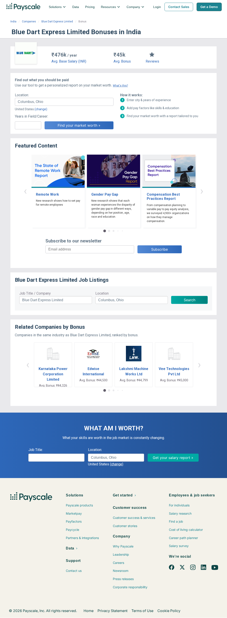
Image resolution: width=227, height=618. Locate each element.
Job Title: (35, 450)
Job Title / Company (35, 293)
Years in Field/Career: (31, 116)
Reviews (152, 61)
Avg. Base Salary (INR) (68, 61)
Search (189, 300)
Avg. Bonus (122, 61)
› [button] (201, 191)
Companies (29, 21)
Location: (22, 95)
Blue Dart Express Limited (57, 21)
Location (102, 293)
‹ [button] (25, 191)
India (13, 21)
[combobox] (64, 102)
